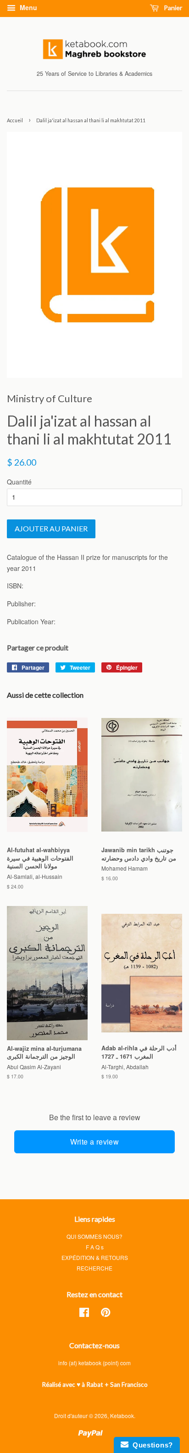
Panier (172, 7)
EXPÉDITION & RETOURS (94, 1257)
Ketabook (122, 1415)
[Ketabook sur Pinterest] (105, 1314)
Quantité (19, 481)
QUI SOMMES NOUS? (94, 1236)
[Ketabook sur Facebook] (84, 1314)
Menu (27, 7)
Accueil (15, 120)
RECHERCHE (94, 1268)
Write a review (94, 1141)
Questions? (150, 1445)
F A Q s (95, 1247)
